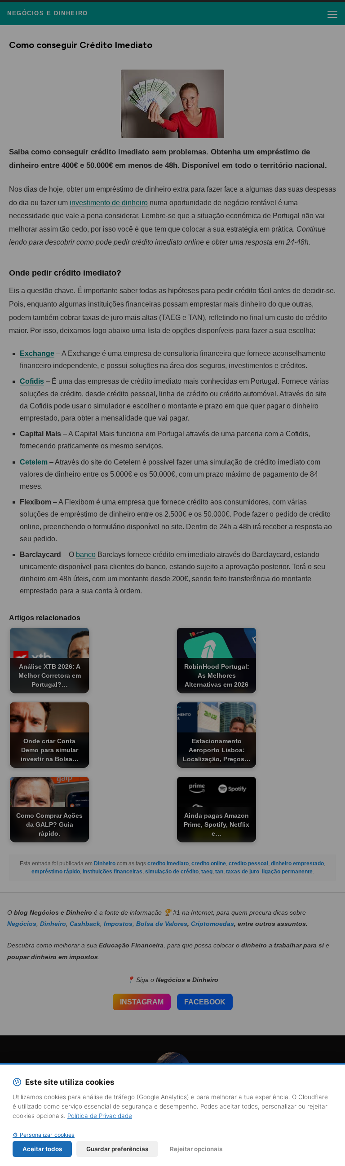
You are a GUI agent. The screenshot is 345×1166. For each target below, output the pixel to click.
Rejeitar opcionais (196, 1149)
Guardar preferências (117, 1149)
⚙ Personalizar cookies (44, 1134)
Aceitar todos (42, 1149)
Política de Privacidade (99, 1115)
